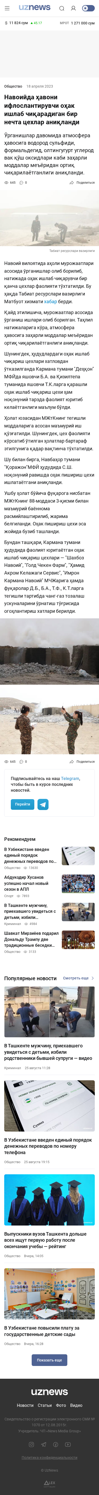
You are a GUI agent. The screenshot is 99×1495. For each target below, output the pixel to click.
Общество (13, 86)
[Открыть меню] (7, 8)
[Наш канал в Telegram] (43, 1444)
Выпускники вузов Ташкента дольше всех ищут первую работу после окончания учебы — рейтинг (45, 1240)
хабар (50, 301)
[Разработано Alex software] (49, 1484)
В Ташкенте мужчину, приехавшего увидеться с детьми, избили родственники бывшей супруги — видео (48, 1052)
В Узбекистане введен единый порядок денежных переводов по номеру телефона (48, 1146)
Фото (61, 1405)
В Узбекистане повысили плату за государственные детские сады (41, 1331)
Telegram (70, 778)
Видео (76, 1405)
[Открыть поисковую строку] (62, 8)
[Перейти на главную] (34, 8)
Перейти (22, 804)
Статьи (45, 1405)
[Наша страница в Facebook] (56, 1444)
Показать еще (49, 1360)
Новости (25, 1405)
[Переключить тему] (88, 8)
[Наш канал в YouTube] (68, 1444)
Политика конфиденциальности (49, 1457)
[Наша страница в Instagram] (31, 1444)
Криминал (12, 1068)
